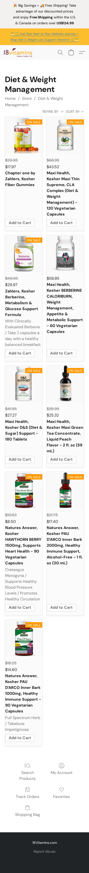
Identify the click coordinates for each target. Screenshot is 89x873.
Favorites (61, 796)
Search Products (27, 775)
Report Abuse (44, 851)
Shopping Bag (27, 814)
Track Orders (27, 796)
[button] (19, 52)
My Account (61, 772)
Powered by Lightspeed (45, 860)
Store (27, 98)
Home (10, 98)
